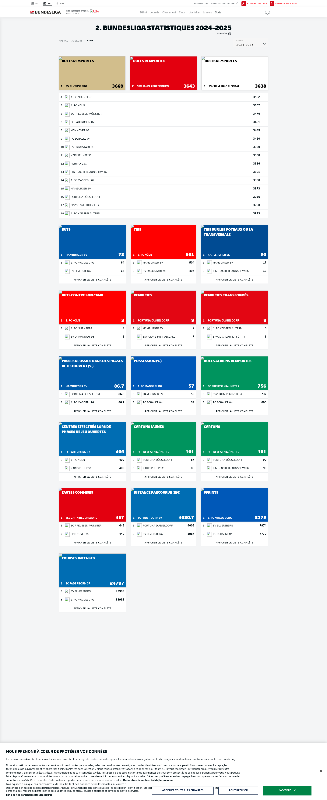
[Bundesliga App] (243, 3)
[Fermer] (321, 771)
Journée (154, 12)
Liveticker (194, 12)
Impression (166, 780)
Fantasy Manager (286, 3)
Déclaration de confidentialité (140, 780)
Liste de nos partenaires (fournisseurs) (29, 795)
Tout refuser (238, 790)
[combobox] (250, 45)
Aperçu (64, 40)
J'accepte (284, 790)
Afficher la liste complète (92, 279)
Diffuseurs (201, 3)
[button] (266, 12)
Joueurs (207, 12)
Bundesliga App (257, 3)
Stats (218, 12)
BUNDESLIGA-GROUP (223, 3)
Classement (169, 12)
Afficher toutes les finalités (183, 790)
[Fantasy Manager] (272, 3)
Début (143, 12)
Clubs (182, 12)
